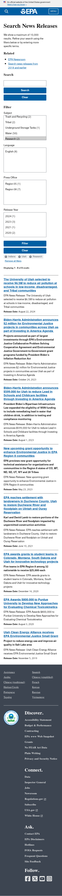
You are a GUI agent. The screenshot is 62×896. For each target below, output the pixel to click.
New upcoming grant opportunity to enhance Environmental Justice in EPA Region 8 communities (30, 452)
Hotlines (29, 844)
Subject (8, 113)
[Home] (29, 11)
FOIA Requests (34, 850)
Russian (36, 692)
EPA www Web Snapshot (39, 736)
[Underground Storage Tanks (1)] (25, 128)
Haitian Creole (11, 687)
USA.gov (30, 810)
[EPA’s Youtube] (42, 879)
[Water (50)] (25, 133)
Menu (53, 11)
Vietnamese (38, 697)
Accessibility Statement (38, 719)
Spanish (36, 672)
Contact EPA (32, 833)
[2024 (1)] (25, 216)
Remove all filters (13, 261)
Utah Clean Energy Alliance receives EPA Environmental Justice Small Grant (31, 634)
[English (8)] (25, 151)
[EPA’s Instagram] (49, 879)
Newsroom (31, 793)
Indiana (11, 257)
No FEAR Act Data (36, 747)
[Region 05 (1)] (25, 184)
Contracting (32, 731)
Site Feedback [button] (33, 861)
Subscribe (30, 804)
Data (27, 776)
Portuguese (9, 692)
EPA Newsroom (16, 59)
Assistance (9, 672)
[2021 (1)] (25, 227)
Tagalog (8, 697)
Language (9, 145)
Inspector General (35, 782)
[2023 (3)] (25, 222)
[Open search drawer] (6, 11)
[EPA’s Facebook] (28, 879)
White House (32, 815)
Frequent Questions (36, 856)
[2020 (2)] (25, 233)
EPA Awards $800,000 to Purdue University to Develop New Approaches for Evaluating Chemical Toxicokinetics (31, 603)
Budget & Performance (38, 725)
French (35, 682)
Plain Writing (32, 753)
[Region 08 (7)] (25, 189)
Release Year (11, 210)
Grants (29, 742)
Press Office (10, 177)
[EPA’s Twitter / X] (35, 879)
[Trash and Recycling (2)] (25, 117)
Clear (25, 250)
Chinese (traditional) (14, 682)
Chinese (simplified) (42, 677)
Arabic (7, 677)
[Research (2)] (25, 139)
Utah (23, 257)
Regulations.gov (34, 799)
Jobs (27, 787)
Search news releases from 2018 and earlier (23, 65)
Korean (35, 687)
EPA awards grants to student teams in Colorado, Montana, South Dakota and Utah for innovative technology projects (31, 558)
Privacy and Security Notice (41, 758)
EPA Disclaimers (34, 839)
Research (37, 257)
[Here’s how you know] (31, 3)
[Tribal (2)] (25, 122)
